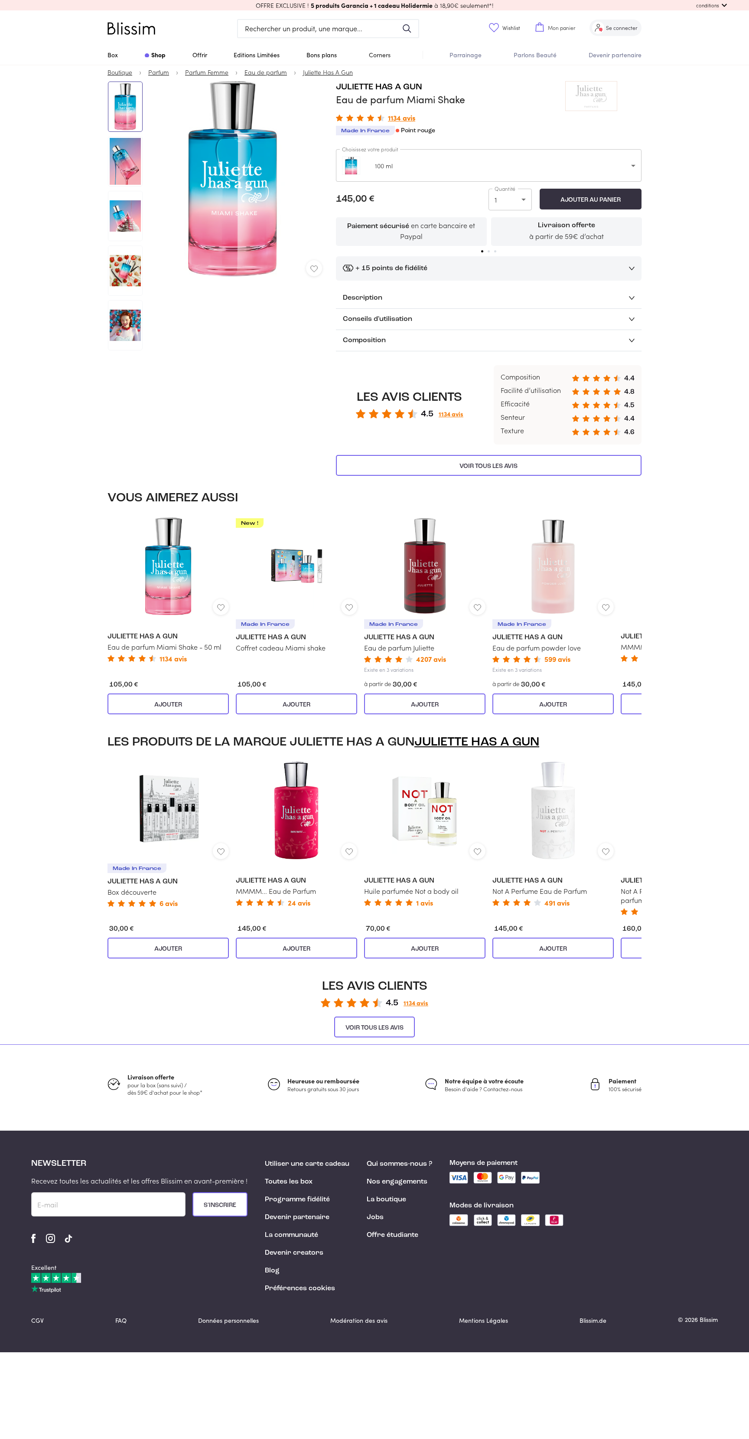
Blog (272, 1270)
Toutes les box (289, 1181)
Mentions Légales (483, 1320)
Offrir (199, 55)
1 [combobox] (496, 199)
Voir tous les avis (488, 466)
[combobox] (489, 165)
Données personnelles (228, 1320)
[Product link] (168, 589)
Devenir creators (294, 1252)
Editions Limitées (257, 55)
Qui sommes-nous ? (399, 1164)
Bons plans (321, 55)
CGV (37, 1320)
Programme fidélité (297, 1199)
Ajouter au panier (590, 200)
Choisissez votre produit (370, 149)
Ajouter (168, 705)
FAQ (121, 1320)
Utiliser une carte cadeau (307, 1164)
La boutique (386, 1199)
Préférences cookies (300, 1288)
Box (112, 55)
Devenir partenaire (615, 55)
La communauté (291, 1235)
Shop (158, 54)
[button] (374, 5)
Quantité (505, 188)
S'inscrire (220, 1205)
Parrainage (465, 55)
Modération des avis (359, 1320)
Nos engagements (397, 1181)
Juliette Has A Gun (379, 87)
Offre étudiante (392, 1235)
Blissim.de (593, 1320)
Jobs (375, 1217)
